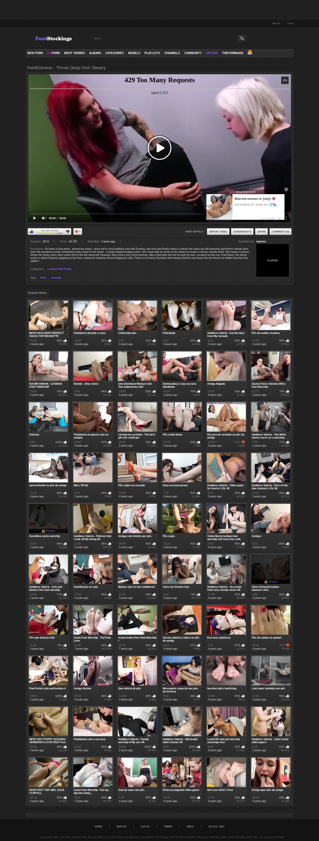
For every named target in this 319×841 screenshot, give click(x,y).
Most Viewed (74, 53)
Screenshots (242, 231)
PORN (53, 53)
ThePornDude (232, 53)
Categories (114, 53)
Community (193, 53)
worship (56, 277)
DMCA (190, 826)
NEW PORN (35, 53)
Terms (168, 826)
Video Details (194, 231)
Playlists (152, 53)
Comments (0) (280, 231)
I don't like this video (67, 231)
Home (98, 826)
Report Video (218, 231)
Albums (95, 53)
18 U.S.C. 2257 (216, 826)
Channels (172, 53)
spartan (261, 241)
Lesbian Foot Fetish (60, 269)
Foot (43, 277)
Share (261, 231)
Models (134, 53)
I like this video (31, 231)
